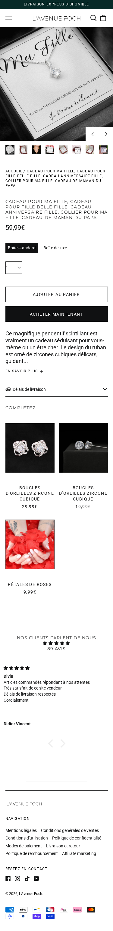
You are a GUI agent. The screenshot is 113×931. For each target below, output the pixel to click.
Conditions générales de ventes (70, 830)
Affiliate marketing (79, 853)
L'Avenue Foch (30, 894)
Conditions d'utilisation (26, 838)
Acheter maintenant (56, 314)
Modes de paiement (23, 845)
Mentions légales (21, 830)
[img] (56, 643)
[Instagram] (17, 878)
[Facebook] (8, 878)
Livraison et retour (63, 845)
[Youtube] (36, 878)
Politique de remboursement (31, 853)
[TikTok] (27, 878)
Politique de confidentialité (76, 838)
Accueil (14, 171)
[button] (94, 18)
